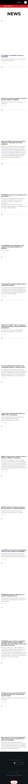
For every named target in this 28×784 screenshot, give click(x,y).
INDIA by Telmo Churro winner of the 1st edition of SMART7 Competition (13, 457)
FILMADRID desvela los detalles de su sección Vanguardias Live (12, 595)
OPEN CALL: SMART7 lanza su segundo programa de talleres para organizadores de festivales (14, 326)
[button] (22, 2)
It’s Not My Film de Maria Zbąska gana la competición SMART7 (13, 284)
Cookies (14, 775)
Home (5, 6)
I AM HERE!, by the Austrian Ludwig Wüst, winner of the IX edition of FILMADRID (14, 550)
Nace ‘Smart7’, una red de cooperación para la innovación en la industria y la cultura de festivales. (13, 739)
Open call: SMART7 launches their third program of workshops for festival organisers (13, 143)
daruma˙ (17, 772)
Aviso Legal (19, 775)
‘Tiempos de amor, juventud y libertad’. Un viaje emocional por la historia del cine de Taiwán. (13, 694)
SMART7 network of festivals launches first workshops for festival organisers (13, 507)
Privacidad (8, 775)
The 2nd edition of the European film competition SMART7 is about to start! (13, 366)
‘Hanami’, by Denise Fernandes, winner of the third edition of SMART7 (14, 99)
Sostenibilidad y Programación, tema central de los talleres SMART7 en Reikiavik (12, 247)
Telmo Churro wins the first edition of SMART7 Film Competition (13, 414)
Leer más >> (4, 63)
